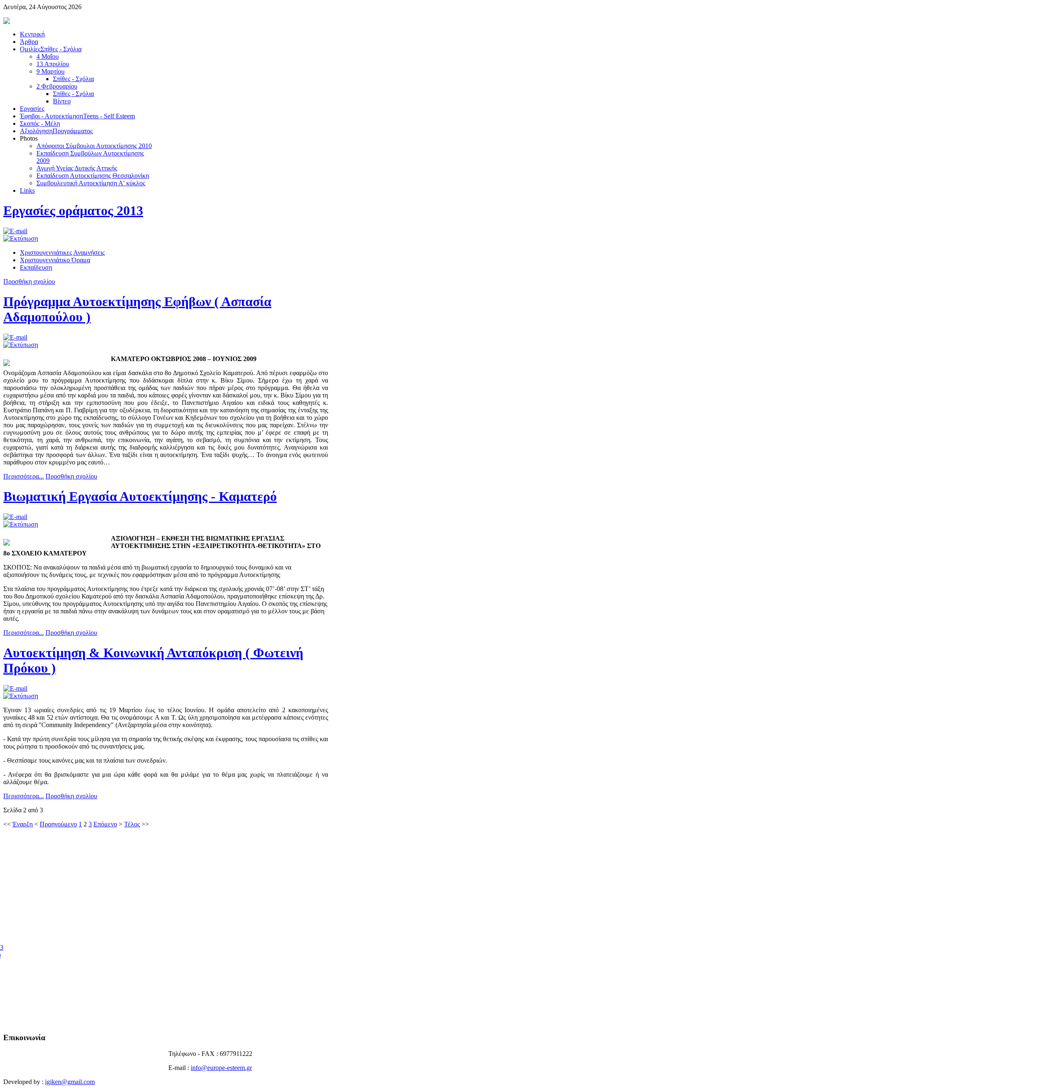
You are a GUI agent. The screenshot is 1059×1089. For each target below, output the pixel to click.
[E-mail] (15, 231)
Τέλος (132, 824)
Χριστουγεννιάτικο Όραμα (55, 259)
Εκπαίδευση (36, 267)
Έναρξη (22, 824)
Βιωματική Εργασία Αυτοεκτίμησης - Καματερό (140, 496)
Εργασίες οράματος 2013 (73, 210)
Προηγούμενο (58, 824)
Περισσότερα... (23, 476)
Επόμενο (105, 824)
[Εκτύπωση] (20, 238)
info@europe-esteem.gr (221, 1067)
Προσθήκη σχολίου (29, 281)
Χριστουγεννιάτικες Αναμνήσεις (62, 252)
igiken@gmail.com (70, 1081)
